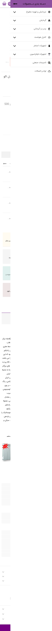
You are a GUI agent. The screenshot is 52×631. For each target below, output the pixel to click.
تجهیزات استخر (40, 45)
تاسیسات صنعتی (39, 62)
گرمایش (42, 20)
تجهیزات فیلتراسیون (38, 54)
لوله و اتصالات (40, 71)
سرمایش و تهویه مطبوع (36, 12)
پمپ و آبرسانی (40, 29)
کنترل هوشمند (40, 37)
